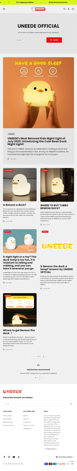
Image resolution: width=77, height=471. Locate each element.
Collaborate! (27, 429)
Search (25, 416)
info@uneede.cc (51, 449)
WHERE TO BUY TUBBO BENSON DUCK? (54, 207)
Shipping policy (8, 422)
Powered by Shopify (17, 464)
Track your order (28, 425)
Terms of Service (8, 425)
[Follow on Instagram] (9, 457)
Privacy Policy (7, 416)
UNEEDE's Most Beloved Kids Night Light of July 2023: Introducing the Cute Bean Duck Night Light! (37, 141)
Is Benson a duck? (14, 205)
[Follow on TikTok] (18, 457)
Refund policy (7, 419)
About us (26, 419)
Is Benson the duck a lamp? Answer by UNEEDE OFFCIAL (56, 269)
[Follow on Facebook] (4, 457)
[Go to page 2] (43, 356)
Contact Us (27, 422)
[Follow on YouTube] (14, 457)
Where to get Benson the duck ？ (19, 332)
